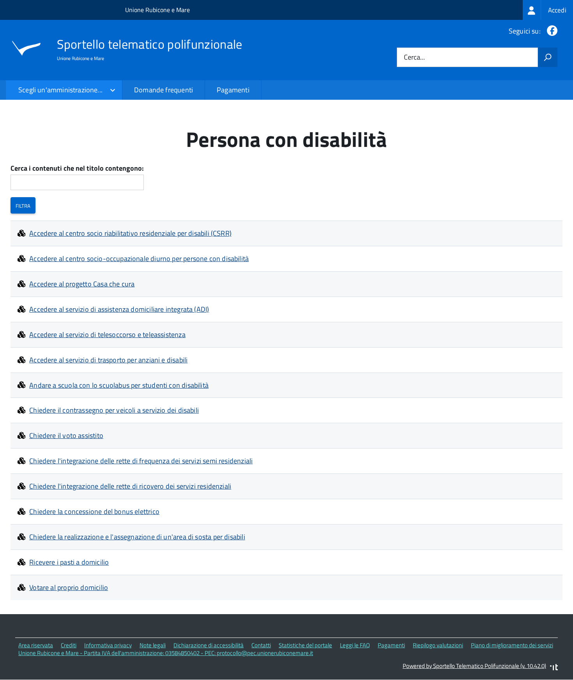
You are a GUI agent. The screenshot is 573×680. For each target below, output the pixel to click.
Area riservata (35, 645)
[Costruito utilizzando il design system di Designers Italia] (554, 668)
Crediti (68, 645)
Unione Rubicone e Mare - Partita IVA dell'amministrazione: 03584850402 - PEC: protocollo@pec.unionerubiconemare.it (165, 652)
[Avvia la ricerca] (547, 57)
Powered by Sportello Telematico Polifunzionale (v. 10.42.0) (474, 665)
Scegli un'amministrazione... (60, 90)
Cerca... (414, 57)
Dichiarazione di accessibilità (208, 645)
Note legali (153, 645)
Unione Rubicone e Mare (157, 9)
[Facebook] (550, 31)
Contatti (261, 645)
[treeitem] (548, 10)
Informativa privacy (108, 645)
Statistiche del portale (305, 645)
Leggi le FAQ (355, 645)
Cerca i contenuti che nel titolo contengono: (77, 168)
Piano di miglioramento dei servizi (512, 645)
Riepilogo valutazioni (438, 645)
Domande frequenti (163, 90)
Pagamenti (233, 90)
